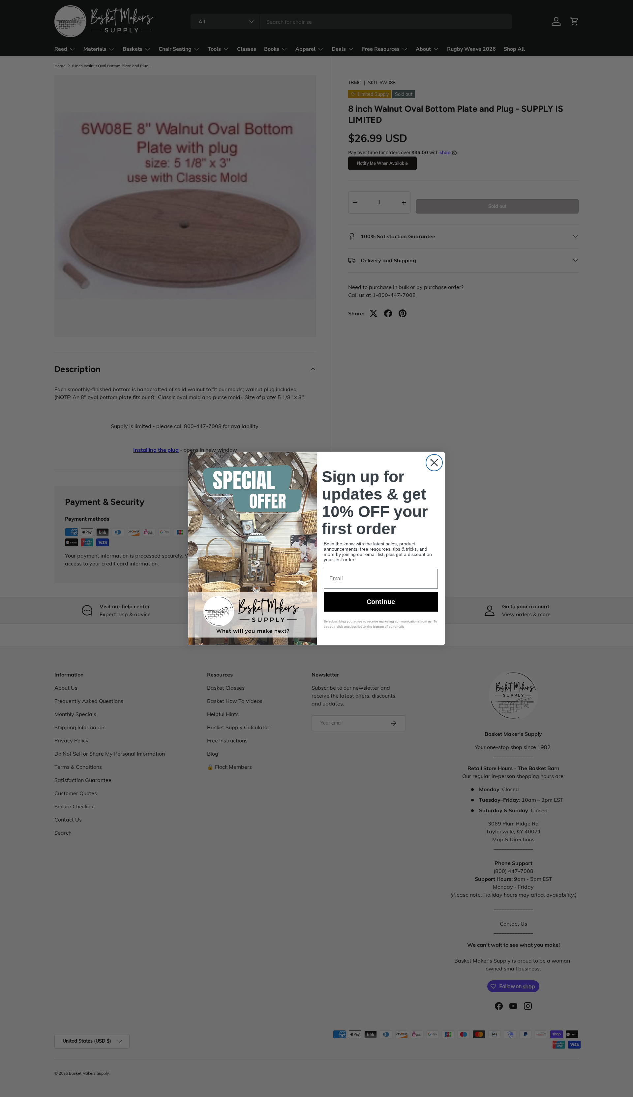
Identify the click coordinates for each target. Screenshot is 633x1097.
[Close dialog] (434, 462)
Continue (381, 601)
